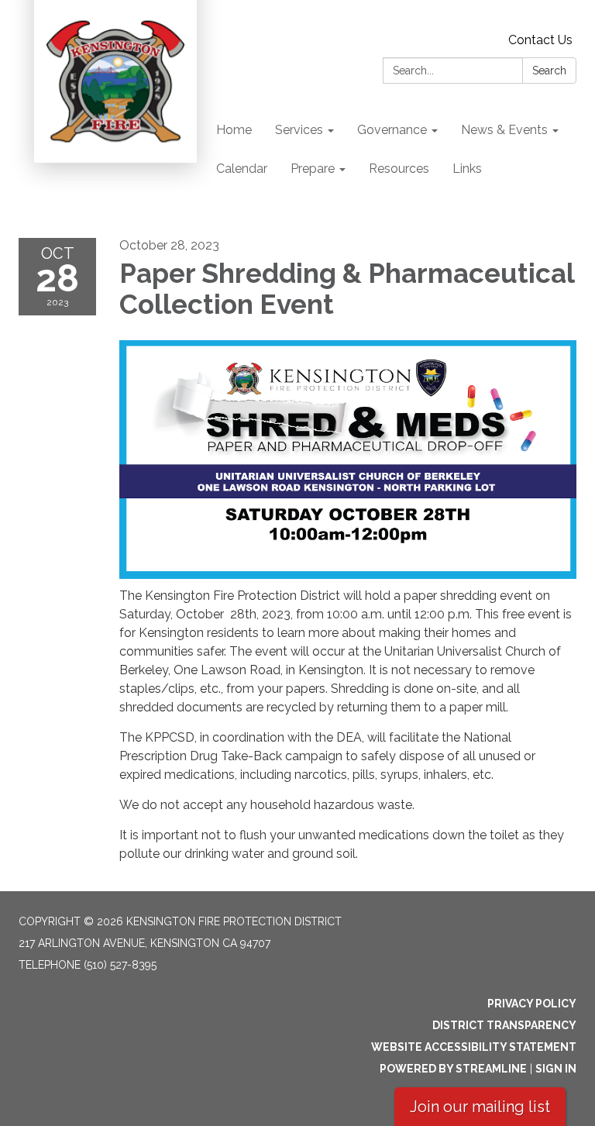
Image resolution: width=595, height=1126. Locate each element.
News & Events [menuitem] (504, 129)
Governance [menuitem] (392, 129)
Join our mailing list (480, 1106)
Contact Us (540, 40)
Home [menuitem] (234, 129)
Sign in (555, 1068)
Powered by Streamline (453, 1068)
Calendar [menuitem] (241, 168)
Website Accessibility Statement (473, 1047)
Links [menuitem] (467, 168)
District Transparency (504, 1025)
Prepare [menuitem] (313, 168)
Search (549, 70)
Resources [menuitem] (399, 168)
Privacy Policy (531, 1003)
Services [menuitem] (299, 129)
